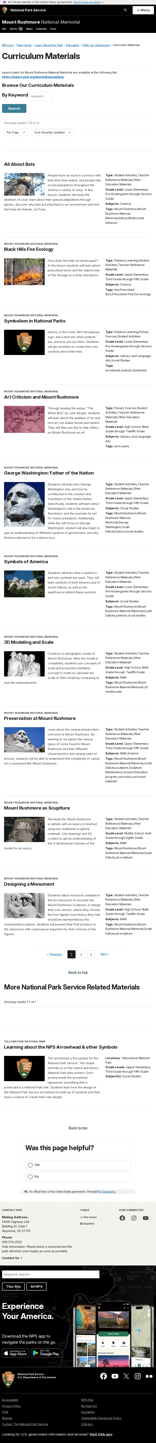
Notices (7, 1418)
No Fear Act (89, 1406)
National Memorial (41, 22)
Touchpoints (108, 1191)
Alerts (15, 28)
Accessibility (10, 1400)
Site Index (90, 1217)
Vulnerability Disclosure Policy (101, 1418)
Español (88, 1223)
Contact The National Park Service (25, 1424)
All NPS (36, 1286)
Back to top (78, 972)
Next (104, 955)
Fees (53, 28)
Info (4, 28)
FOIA (5, 1412)
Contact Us (11, 1258)
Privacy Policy (11, 1406)
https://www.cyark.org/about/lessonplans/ (33, 77)
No (36, 1176)
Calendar (41, 28)
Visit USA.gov (101, 1434)
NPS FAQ (87, 1400)
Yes (37, 1165)
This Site (13, 1286)
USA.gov (87, 1424)
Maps (29, 28)
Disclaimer (88, 1412)
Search (14, 108)
